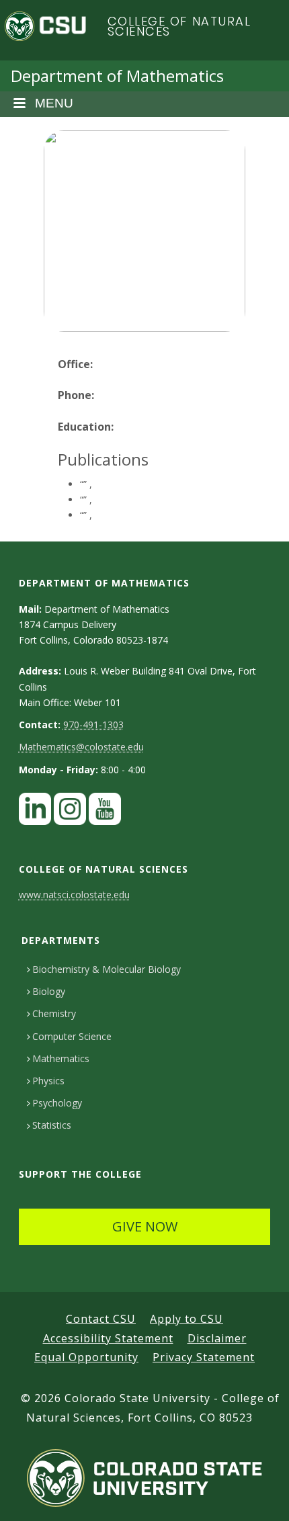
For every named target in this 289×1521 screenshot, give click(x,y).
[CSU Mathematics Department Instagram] (70, 812)
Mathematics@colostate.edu (81, 746)
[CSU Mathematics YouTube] (105, 812)
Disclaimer (217, 1338)
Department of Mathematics (117, 75)
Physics (48, 1080)
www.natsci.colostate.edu (74, 894)
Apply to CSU (186, 1318)
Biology (48, 991)
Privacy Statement (204, 1357)
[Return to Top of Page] (259, 1496)
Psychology (57, 1102)
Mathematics (60, 1058)
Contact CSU (101, 1318)
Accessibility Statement (108, 1338)
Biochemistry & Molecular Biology (106, 969)
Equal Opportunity (86, 1357)
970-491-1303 (93, 724)
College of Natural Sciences (179, 26)
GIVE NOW (144, 1226)
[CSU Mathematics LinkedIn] (35, 812)
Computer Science (72, 1036)
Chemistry (54, 1013)
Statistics (51, 1125)
